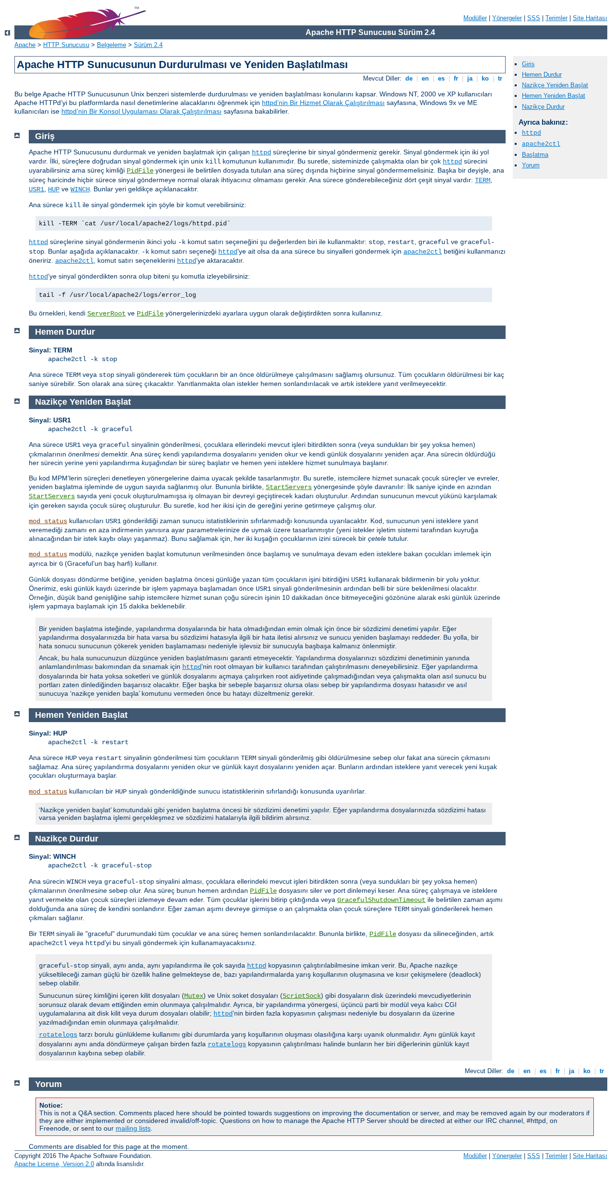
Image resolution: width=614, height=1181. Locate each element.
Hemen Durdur (542, 74)
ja (469, 78)
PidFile (140, 171)
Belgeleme (111, 44)
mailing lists (133, 1128)
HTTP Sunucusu (66, 44)
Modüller (475, 18)
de (408, 78)
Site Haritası (590, 18)
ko (485, 78)
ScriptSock (302, 996)
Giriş (528, 64)
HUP (53, 189)
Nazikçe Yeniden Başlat (555, 85)
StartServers (289, 487)
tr (500, 78)
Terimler (556, 18)
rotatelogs (58, 1035)
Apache (24, 44)
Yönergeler (507, 18)
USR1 (36, 189)
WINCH (80, 189)
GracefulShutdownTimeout (381, 900)
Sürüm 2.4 (148, 44)
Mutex (193, 996)
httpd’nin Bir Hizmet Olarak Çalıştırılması (323, 102)
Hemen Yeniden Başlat (553, 95)
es (441, 78)
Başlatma (535, 154)
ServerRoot (106, 313)
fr (456, 78)
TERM (482, 180)
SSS (533, 18)
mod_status (48, 521)
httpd (531, 133)
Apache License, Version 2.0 (54, 1164)
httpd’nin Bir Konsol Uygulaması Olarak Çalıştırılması (141, 111)
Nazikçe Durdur (543, 106)
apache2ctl (541, 144)
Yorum (531, 165)
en (425, 78)
